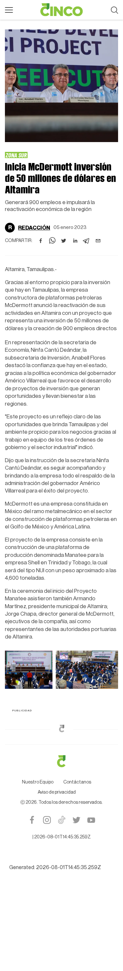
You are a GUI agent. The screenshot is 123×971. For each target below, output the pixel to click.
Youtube (91, 820)
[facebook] (41, 241)
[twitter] (64, 241)
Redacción (34, 228)
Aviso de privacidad (57, 792)
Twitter (76, 820)
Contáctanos (77, 782)
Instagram (47, 820)
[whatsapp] (52, 241)
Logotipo (61, 9)
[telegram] (87, 241)
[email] (98, 241)
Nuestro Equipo (37, 782)
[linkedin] (75, 241)
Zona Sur (16, 155)
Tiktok (61, 820)
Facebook (32, 820)
